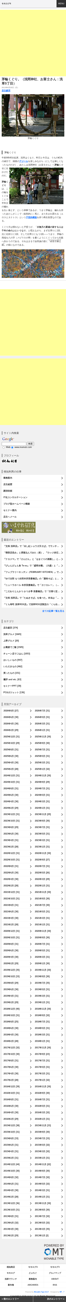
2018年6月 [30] (11, 1028)
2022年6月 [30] (11, 872)
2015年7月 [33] (42, 1138)
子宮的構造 (31, 217)
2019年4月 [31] (11, 996)
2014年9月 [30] (42, 1171)
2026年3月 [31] (42, 723)
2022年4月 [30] (11, 879)
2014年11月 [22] (43, 1164)
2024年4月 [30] (11, 801)
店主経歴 (7, 484)
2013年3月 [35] (42, 1229)
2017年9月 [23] (42, 1054)
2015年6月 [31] (11, 1145)
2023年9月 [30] (42, 820)
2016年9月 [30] (42, 1093)
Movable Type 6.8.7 (41, 1292)
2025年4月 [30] (11, 762)
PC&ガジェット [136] (14, 692)
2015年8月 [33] (11, 1138)
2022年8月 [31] (11, 866)
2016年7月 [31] (42, 1099)
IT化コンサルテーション (15, 497)
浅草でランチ (11, 1279)
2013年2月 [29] (11, 1235)
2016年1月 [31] (42, 1119)
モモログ (11, 1273)
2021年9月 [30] (42, 898)
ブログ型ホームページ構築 (16, 504)
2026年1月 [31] (42, 730)
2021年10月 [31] (11, 898)
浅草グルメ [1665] (12, 634)
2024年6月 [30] (11, 795)
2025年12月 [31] (11, 736)
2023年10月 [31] (11, 820)
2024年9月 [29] (42, 782)
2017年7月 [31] (42, 1060)
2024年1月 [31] (42, 808)
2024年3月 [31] (42, 801)
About (55, 1279)
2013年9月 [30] (42, 1209)
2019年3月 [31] (42, 996)
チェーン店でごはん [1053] (16, 653)
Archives (33, 1285)
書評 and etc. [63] (12, 679)
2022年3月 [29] (42, 879)
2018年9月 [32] (42, 1015)
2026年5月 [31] (42, 717)
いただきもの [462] (12, 666)
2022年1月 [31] (42, 885)
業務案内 (7, 478)
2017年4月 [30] (11, 1073)
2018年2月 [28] (11, 1041)
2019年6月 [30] (11, 989)
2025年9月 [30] (42, 743)
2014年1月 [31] (42, 1196)
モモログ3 (55, 1267)
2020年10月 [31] (11, 937)
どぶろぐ (33, 1273)
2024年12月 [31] (11, 775)
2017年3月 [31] (42, 1073)
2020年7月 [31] (42, 944)
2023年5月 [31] (42, 833)
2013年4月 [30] (11, 1229)
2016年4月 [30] (11, 1112)
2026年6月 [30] (11, 717)
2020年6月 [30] (11, 950)
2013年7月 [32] (42, 1216)
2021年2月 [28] (11, 924)
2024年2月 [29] (11, 808)
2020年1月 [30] (42, 963)
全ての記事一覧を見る (53, 611)
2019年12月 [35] (11, 970)
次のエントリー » (55, 1299)
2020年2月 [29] (11, 963)
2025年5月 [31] (42, 756)
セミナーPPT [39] (12, 686)
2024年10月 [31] (11, 782)
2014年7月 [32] (42, 1177)
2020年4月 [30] (11, 957)
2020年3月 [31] (42, 957)
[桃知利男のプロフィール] (9, 460)
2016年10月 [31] (11, 1093)
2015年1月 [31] (42, 1158)
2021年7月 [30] (42, 905)
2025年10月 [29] (11, 743)
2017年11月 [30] (43, 1047)
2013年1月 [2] (41, 1235)
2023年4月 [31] (11, 840)
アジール (23, 161)
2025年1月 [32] (42, 769)
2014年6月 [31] (11, 1184)
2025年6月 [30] (11, 756)
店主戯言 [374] (10, 627)
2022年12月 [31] (11, 853)
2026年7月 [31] (42, 710)
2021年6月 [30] (11, 911)
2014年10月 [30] (11, 1171)
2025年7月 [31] (42, 749)
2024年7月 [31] (42, 788)
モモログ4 (6, 3)
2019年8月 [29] (11, 983)
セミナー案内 (10, 510)
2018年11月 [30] (43, 1009)
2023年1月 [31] (42, 846)
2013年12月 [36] (11, 1203)
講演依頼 (7, 491)
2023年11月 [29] (43, 814)
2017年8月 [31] (11, 1060)
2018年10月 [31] (11, 1015)
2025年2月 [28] (11, 769)
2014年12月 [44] (11, 1164)
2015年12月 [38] (11, 1125)
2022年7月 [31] (42, 866)
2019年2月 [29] (11, 1002)
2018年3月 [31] (42, 1034)
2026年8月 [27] (11, 710)
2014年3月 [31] (42, 1190)
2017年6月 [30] (11, 1067)
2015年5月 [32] (42, 1145)
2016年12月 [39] (11, 1086)
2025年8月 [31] (11, 749)
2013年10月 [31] (11, 1209)
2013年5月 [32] (42, 1222)
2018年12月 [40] (11, 1009)
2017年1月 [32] (42, 1080)
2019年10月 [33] (11, 976)
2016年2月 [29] (11, 1119)
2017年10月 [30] (11, 1054)
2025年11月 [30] (43, 736)
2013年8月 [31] (11, 1216)
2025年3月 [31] (42, 762)
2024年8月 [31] (11, 788)
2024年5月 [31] (42, 795)
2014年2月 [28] (11, 1196)
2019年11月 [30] (43, 970)
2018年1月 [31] (42, 1041)
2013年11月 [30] (43, 1203)
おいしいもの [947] (12, 660)
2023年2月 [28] (11, 846)
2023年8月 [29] (11, 827)
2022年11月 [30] (43, 853)
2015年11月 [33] (43, 1125)
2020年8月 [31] (11, 944)
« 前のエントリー (10, 1299)
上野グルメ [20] (11, 640)
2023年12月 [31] (11, 814)
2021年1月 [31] (42, 924)
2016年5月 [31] (42, 1106)
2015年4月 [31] (11, 1151)
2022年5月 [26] (42, 872)
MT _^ (62, 1292)
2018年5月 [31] (42, 1028)
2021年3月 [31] (42, 918)
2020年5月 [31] (42, 950)
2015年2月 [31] (11, 1158)
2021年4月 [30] (11, 918)
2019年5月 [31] (42, 989)
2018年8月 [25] (11, 1021)
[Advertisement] (33, 43)
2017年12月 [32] (11, 1047)
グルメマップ (55, 1273)
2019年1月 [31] (42, 1002)
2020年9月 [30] (42, 937)
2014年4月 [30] (11, 1190)
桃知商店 (11, 1267)
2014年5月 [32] (42, 1184)
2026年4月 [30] (11, 723)
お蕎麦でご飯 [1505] (13, 647)
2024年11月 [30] (43, 775)
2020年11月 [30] (43, 931)
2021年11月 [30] (43, 892)
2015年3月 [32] (42, 1151)
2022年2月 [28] (11, 885)
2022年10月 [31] (11, 859)
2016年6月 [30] (11, 1106)
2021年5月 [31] (42, 911)
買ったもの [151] (11, 673)
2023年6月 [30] (11, 833)
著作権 (11, 1285)
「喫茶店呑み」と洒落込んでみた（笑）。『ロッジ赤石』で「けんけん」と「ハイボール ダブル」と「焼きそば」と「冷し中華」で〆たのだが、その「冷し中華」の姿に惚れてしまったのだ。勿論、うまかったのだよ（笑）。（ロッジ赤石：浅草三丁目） (33, 552)
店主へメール (10, 516)
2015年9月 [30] (42, 1132)
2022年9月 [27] (42, 859)
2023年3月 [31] (42, 840)
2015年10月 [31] (11, 1132)
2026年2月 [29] (11, 730)
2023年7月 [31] (42, 827)
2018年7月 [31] (42, 1021)
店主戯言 (6, 90)
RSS (55, 1285)
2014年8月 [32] (11, 1177)
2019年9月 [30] (42, 976)
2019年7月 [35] (42, 983)
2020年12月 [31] (11, 931)
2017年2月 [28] (11, 1080)
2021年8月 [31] (11, 905)
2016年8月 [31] (11, 1099)
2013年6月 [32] (11, 1222)
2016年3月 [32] (42, 1112)
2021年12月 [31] (11, 892)
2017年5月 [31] (42, 1067)
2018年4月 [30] (11, 1034)
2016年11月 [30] (43, 1086)
